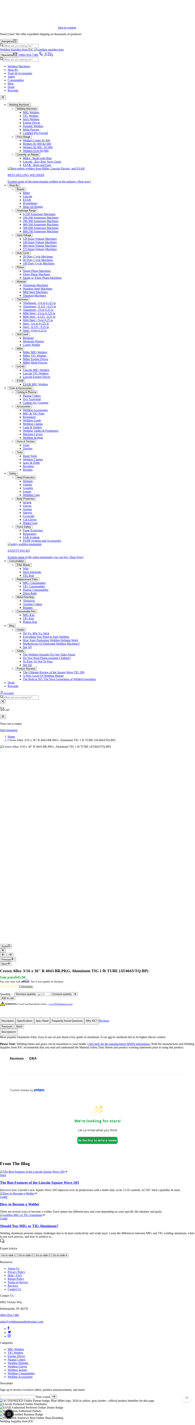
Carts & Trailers (32, 427)
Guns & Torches (26, 441)
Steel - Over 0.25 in (34, 330)
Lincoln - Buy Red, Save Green (42, 161)
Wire (26, 568)
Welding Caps (31, 495)
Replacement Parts (27, 579)
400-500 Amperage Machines (40, 224)
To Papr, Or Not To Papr (38, 661)
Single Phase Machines (37, 271)
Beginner (28, 338)
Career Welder (31, 344)
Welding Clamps (33, 423)
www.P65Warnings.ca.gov (61, 1004)
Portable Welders (33, 126)
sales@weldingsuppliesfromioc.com (21, 1321)
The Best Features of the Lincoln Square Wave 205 (39, 1183)
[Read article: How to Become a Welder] (18, 1193)
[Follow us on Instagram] (9, 1336)
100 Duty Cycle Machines (38, 263)
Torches (27, 448)
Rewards (13, 90)
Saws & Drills (31, 462)
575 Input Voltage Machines (40, 249)
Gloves (27, 505)
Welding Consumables (21, 1373)
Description (8, 1020)
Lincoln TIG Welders (36, 373)
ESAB (27, 199)
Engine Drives (31, 122)
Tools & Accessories (20, 73)
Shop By (13, 69)
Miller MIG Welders (35, 352)
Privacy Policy (16, 1272)
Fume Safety (24, 526)
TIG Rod (28, 575)
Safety (11, 76)
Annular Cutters (32, 604)
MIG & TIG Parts (33, 413)
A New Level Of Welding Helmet (43, 675)
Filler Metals (23, 565)
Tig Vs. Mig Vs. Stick (36, 633)
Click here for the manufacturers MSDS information (118, 1044)
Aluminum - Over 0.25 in (38, 309)
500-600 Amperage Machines (40, 228)
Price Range (23, 136)
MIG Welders (31, 112)
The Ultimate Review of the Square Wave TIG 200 (53, 672)
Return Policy (16, 1278)
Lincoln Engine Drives (36, 376)
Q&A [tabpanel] (33, 1058)
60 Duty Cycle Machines (38, 260)
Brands (21, 189)
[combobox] (21, 46)
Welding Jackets (17, 1370)
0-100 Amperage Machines (39, 214)
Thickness (22, 299)
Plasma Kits (30, 622)
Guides (21, 629)
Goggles (28, 488)
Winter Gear (30, 523)
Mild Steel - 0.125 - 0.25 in (39, 316)
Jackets (27, 502)
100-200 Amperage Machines (40, 217)
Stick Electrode (32, 572)
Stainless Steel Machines (37, 288)
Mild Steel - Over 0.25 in (38, 320)
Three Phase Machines (36, 274)
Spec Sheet (42, 1020)
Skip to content (67, 27)
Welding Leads (32, 420)
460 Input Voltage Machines (40, 245)
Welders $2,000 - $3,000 (38, 147)
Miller (26, 193)
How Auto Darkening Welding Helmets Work (50, 640)
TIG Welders (30, 115)
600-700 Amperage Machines (40, 231)
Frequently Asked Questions (67, 1020)
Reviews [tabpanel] (17, 1058)
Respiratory (30, 533)
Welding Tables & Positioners (40, 430)
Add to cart (8, 998)
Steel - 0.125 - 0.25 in (36, 327)
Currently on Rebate (28, 154)
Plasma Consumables (35, 589)
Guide (3, 1197)
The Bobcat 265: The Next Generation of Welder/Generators (59, 679)
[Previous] (3, 955)
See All (27, 647)
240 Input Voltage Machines (40, 242)
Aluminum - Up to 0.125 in (39, 303)
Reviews (104, 1020)
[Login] (46, 55)
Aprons (27, 509)
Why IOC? (91, 1020)
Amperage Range (26, 210)
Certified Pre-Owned (35, 133)
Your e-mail (43, 1396)
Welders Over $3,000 (36, 150)
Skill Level (22, 334)
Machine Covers (33, 434)
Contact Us (14, 1289)
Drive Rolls (30, 593)
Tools (20, 452)
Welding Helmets (18, 1363)
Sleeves (27, 512)
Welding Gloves (17, 1366)
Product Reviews (26, 668)
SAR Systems (31, 537)
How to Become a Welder (19, 1204)
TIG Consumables (34, 586)
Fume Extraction (33, 530)
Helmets (28, 481)
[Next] (10, 955)
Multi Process (31, 129)
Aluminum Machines (35, 285)
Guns (26, 445)
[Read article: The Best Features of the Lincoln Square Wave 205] (33, 1171)
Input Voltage (24, 235)
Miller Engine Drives (35, 359)
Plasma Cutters (32, 395)
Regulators (29, 417)
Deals (11, 87)
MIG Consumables (34, 583)
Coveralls (28, 516)
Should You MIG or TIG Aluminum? (29, 1226)
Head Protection (25, 477)
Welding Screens (33, 437)
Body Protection (25, 498)
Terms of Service (18, 1282)
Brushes (28, 469)
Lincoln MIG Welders (36, 370)
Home (11, 736)
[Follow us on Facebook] (8, 1328)
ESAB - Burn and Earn (37, 165)
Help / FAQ (15, 1275)
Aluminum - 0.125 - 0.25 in (39, 306)
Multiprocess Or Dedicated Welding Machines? (51, 643)
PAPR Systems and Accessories (42, 540)
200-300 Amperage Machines (40, 221)
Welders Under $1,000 (36, 140)
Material (21, 281)
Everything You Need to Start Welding (46, 636)
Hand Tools (30, 456)
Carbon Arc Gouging (35, 402)
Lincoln (27, 196)
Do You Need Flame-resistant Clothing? (47, 658)
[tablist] (97, 1058)
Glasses (27, 484)
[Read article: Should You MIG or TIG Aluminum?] (22, 1215)
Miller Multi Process (35, 362)
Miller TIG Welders (34, 355)
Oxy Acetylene (32, 399)
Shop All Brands (33, 206)
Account (8, 693)
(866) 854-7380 (9, 1315)
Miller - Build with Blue (37, 158)
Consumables (16, 80)
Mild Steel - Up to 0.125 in (39, 313)
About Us (13, 1268)
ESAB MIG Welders (35, 384)
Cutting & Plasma (26, 392)
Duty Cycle (23, 253)
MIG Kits (28, 615)
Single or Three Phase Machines (42, 277)
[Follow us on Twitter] (9, 1332)
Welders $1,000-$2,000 (37, 144)
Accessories (23, 406)
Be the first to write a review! (97, 1140)
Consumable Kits (26, 611)
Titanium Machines (34, 295)
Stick (3, 1175)
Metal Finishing (25, 597)
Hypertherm (30, 203)
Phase (20, 267)
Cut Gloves (30, 519)
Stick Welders (31, 119)
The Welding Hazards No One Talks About (49, 654)
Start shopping (8, 730)
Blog (11, 83)
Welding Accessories (35, 410)
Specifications (25, 1020)
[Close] (3, 97)
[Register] (54, 1397)
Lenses (27, 491)
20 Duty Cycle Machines (38, 256)
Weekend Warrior (33, 341)
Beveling (28, 466)
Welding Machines (19, 66)
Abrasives (29, 600)
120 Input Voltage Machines (40, 238)
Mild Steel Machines (35, 292)
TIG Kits (28, 618)
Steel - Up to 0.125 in (36, 323)
